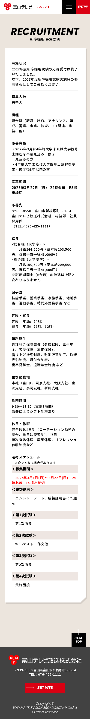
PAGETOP (79, 640)
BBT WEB (45, 687)
